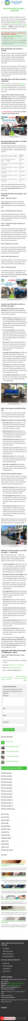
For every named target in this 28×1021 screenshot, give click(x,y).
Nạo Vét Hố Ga (9, 741)
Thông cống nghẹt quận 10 (13, 746)
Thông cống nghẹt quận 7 (12, 761)
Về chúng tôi (6, 948)
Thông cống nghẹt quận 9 (12, 751)
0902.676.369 (10, 36)
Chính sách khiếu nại (8, 954)
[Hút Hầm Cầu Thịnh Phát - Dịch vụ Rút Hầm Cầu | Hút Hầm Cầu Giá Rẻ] (15, 2)
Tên (4, 708)
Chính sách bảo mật (8, 951)
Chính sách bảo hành (8, 956)
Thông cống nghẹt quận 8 (12, 756)
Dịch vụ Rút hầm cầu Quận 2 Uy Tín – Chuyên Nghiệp (20, 678)
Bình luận (6, 695)
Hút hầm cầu (6, 963)
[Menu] (2, 2)
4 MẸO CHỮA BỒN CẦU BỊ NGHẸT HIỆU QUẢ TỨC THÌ (14, 910)
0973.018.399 (18, 36)
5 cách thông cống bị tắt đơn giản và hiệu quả (12, 888)
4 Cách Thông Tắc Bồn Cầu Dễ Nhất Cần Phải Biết (13, 899)
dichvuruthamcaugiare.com (15, 667)
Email (5, 715)
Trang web (6, 722)
